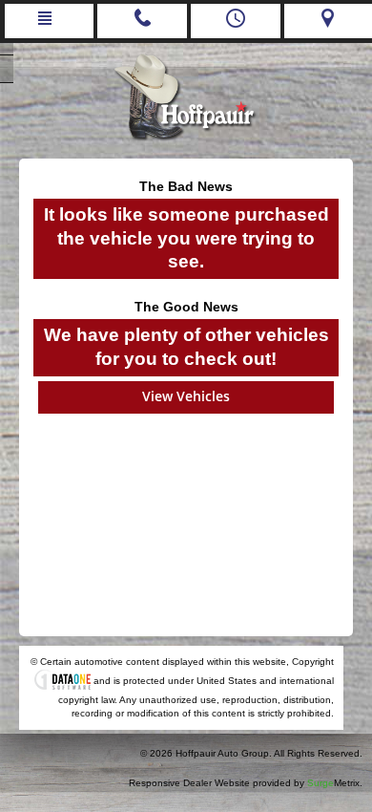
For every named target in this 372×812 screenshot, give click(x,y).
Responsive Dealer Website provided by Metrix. (245, 783)
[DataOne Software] (62, 681)
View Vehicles (186, 396)
